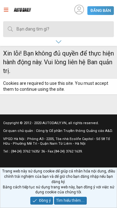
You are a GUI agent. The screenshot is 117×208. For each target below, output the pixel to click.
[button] (6, 10)
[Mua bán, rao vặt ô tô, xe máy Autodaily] (22, 10)
